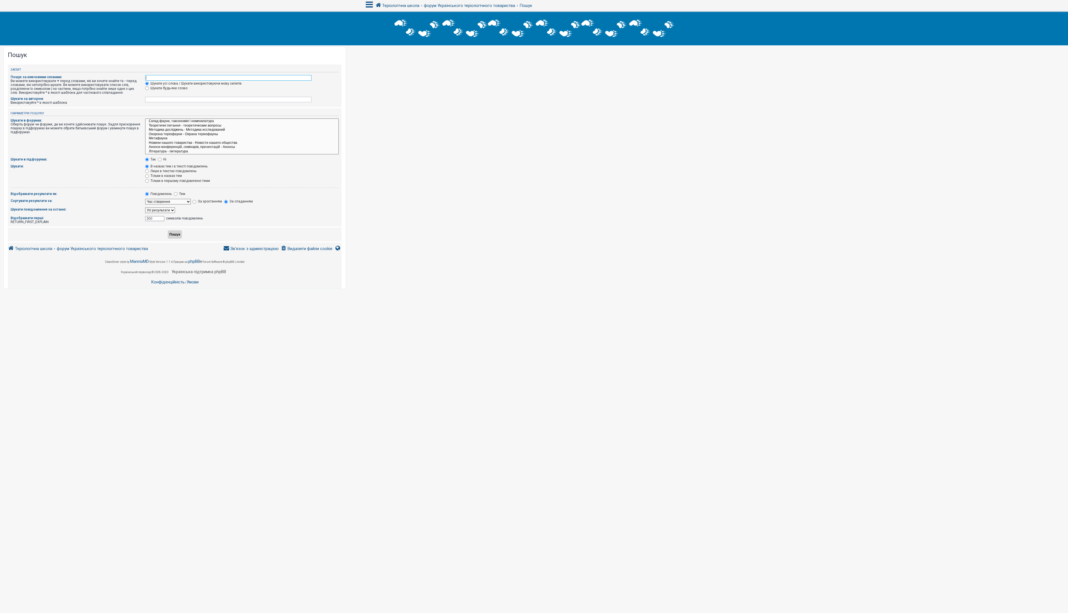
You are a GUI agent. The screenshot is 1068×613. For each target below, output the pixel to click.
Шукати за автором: (27, 99)
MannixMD (139, 261)
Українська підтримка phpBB (199, 271)
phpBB (194, 261)
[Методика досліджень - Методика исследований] (242, 130)
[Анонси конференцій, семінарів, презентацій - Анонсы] (242, 147)
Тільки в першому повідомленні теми (180, 181)
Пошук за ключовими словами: (36, 77)
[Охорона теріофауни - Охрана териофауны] (242, 134)
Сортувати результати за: (31, 201)
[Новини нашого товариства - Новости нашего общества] (242, 143)
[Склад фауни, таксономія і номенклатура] (242, 121)
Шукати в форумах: (26, 120)
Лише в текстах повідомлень (173, 171)
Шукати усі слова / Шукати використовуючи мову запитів (196, 83)
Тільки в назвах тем (166, 176)
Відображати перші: (27, 218)
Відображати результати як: (34, 194)
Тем (181, 194)
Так (153, 159)
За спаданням (241, 201)
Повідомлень (161, 194)
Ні (164, 159)
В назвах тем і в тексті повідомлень (178, 166)
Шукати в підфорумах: (29, 159)
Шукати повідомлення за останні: (38, 209)
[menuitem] (307, 248)
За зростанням (209, 201)
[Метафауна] (242, 138)
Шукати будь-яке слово (168, 88)
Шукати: (17, 166)
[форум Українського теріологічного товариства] (534, 28)
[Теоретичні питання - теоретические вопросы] (242, 125)
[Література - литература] (242, 151)
